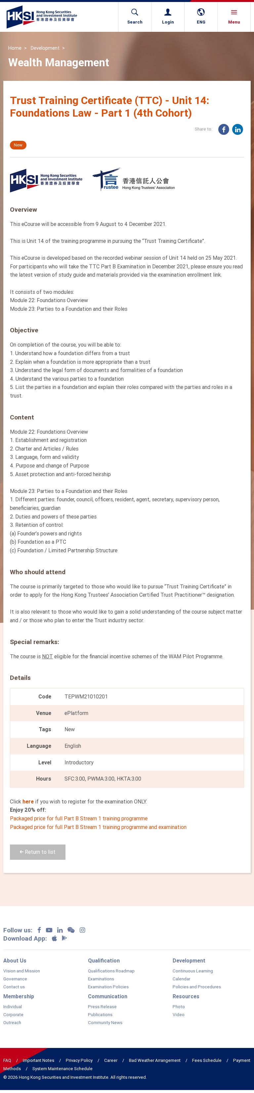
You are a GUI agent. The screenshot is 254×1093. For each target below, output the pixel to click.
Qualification (104, 960)
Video (179, 1014)
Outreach (12, 1022)
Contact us (14, 987)
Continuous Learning (193, 971)
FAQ (7, 1060)
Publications (100, 1014)
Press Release (102, 1007)
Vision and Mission (21, 971)
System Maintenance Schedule (62, 1068)
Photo (179, 1007)
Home (14, 48)
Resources (186, 996)
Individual (12, 1007)
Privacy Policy (79, 1060)
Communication (107, 996)
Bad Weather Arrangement (155, 1060)
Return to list (39, 851)
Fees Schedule (207, 1060)
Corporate (13, 1014)
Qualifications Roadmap (111, 971)
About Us (14, 960)
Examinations (101, 979)
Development (45, 48)
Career (110, 1060)
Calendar (181, 979)
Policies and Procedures (197, 987)
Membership (18, 996)
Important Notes (38, 1060)
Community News (105, 1022)
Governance (15, 979)
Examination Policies (108, 987)
